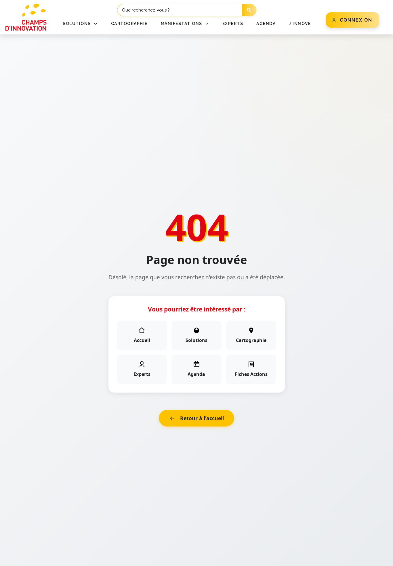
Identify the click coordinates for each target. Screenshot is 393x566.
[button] (80, 23)
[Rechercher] (249, 10)
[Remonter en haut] (379, 558)
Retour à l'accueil (202, 418)
